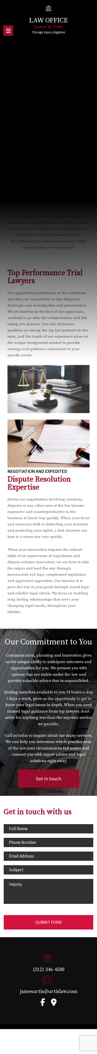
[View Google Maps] (53, 1003)
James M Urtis (48, 27)
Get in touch (48, 778)
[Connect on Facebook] (43, 1003)
